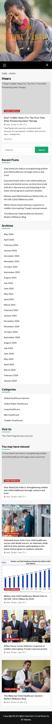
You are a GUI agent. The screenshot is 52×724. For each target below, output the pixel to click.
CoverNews (40, 716)
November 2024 (11, 326)
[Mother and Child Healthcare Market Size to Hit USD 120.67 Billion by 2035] (26, 576)
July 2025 (8, 283)
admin (8, 124)
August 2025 (10, 277)
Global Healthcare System (16, 398)
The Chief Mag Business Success (17, 435)
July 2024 (8, 348)
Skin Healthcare (11, 415)
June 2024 (9, 353)
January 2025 (10, 315)
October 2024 (11, 332)
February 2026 (11, 245)
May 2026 (8, 234)
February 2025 (11, 310)
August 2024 (10, 342)
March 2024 (10, 370)
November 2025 (11, 261)
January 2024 (10, 380)
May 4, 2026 (17, 497)
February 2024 (11, 375)
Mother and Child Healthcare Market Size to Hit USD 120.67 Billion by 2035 (25, 198)
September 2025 (12, 272)
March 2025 (10, 304)
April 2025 (9, 299)
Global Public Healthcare (16, 403)
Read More (8, 139)
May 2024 (8, 359)
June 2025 (9, 288)
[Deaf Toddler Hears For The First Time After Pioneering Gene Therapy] (26, 98)
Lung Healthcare (12, 409)
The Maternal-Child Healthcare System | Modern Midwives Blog (23, 215)
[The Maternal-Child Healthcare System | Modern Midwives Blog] (26, 676)
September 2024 (12, 337)
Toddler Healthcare (12, 111)
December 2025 (11, 256)
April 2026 (9, 239)
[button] (4, 64)
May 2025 (8, 294)
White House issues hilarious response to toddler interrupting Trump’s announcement (25, 206)
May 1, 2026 (17, 652)
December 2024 (11, 321)
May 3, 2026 (17, 553)
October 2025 (11, 266)
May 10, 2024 (17, 125)
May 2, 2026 (17, 602)
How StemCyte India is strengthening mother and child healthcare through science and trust (26, 171)
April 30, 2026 (18, 702)
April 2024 (9, 364)
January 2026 (10, 250)
